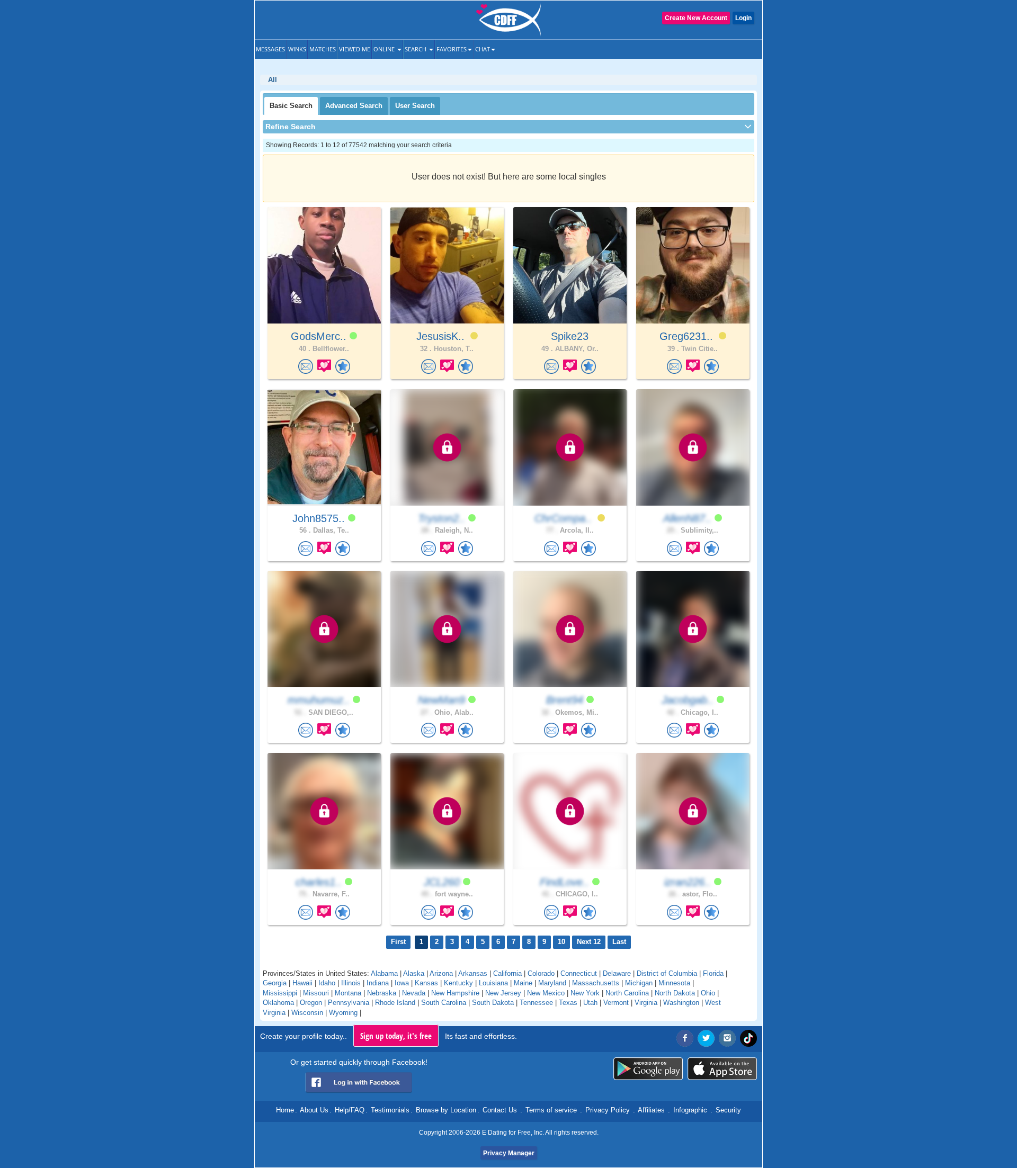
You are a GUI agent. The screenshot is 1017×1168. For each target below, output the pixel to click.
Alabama (384, 973)
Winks (297, 49)
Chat (482, 49)
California (507, 973)
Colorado (541, 973)
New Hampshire (455, 993)
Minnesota (674, 983)
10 (561, 942)
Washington (681, 1003)
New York (585, 993)
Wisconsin (307, 1013)
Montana (348, 993)
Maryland (552, 983)
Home (285, 1110)
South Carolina (443, 1003)
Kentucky (458, 983)
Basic (291, 106)
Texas (568, 1003)
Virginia (646, 1003)
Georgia (275, 983)
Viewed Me (354, 49)
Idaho (326, 983)
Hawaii (302, 983)
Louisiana (493, 983)
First (398, 942)
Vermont (616, 1003)
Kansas (426, 983)
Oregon (311, 1003)
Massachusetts (595, 983)
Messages (270, 49)
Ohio (708, 993)
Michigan (639, 983)
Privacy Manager (508, 1153)
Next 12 (589, 942)
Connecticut (578, 973)
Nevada (413, 993)
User (415, 106)
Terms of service (551, 1110)
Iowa (402, 983)
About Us (314, 1110)
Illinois (351, 983)
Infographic (690, 1110)
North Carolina (627, 993)
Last (619, 942)
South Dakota (493, 1003)
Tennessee (536, 1003)
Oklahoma (278, 1003)
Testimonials (390, 1110)
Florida (713, 973)
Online (384, 49)
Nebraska (381, 993)
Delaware (617, 973)
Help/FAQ (349, 1110)
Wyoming (343, 1013)
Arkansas (472, 973)
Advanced (353, 106)
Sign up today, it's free (396, 1035)
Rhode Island (395, 1003)
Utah (590, 1003)
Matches (322, 49)
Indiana (378, 983)
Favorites (451, 49)
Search (416, 49)
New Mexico (546, 993)
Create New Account (696, 18)
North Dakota (675, 993)
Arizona (441, 973)
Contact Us (500, 1110)
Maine (523, 983)
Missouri (316, 993)
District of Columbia (667, 973)
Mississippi (280, 993)
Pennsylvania (348, 1003)
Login (743, 18)
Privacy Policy (607, 1110)
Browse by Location (446, 1110)
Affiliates (651, 1110)
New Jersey (503, 993)
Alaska (413, 973)
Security (728, 1110)
